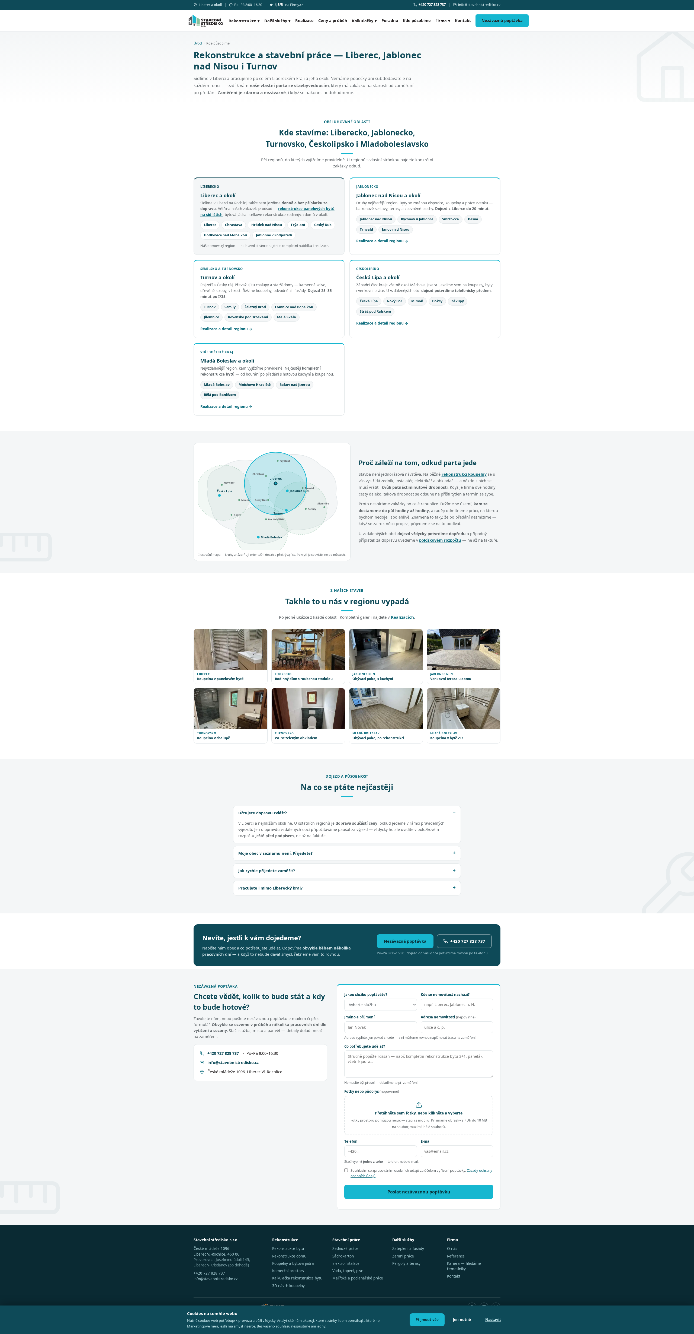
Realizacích (402, 617)
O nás (452, 1248)
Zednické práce (345, 1248)
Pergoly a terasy (406, 1263)
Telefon (351, 1141)
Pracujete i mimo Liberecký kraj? (270, 888)
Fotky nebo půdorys (371, 1091)
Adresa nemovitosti (448, 1017)
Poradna (389, 20)
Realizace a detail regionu (380, 241)
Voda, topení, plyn (347, 1270)
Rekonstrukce (244, 20)
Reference (456, 1256)
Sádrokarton (343, 1256)
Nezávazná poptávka (502, 20)
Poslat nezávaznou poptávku (418, 1192)
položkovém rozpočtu (440, 540)
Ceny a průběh (332, 20)
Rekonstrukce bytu (288, 1248)
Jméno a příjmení (359, 1017)
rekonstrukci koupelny (464, 474)
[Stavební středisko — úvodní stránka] (206, 21)
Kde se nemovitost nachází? (445, 994)
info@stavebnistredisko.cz (479, 4)
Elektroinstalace (345, 1263)
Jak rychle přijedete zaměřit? (266, 870)
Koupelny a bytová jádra (293, 1263)
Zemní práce (403, 1256)
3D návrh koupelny (288, 1285)
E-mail (426, 1141)
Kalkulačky (364, 20)
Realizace (304, 20)
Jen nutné (462, 1319)
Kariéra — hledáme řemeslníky (464, 1266)
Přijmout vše (427, 1319)
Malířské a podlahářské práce (357, 1278)
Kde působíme (417, 20)
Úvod (198, 43)
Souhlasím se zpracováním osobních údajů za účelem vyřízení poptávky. (421, 1173)
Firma (442, 20)
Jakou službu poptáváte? (365, 994)
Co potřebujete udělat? (364, 1046)
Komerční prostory (288, 1270)
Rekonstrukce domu (289, 1256)
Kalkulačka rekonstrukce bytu (297, 1278)
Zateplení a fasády (408, 1248)
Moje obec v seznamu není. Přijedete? (275, 853)
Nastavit (493, 1319)
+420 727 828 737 (467, 941)
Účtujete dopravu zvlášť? (262, 812)
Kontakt (463, 20)
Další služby (277, 20)
